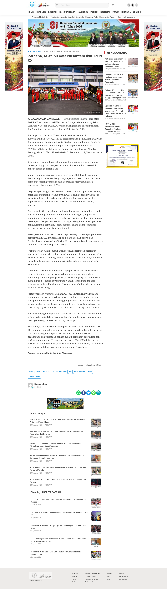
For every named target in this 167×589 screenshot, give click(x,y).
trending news (34, 376)
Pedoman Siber (90, 582)
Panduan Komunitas (91, 579)
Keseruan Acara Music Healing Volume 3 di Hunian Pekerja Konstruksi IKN (59, 513)
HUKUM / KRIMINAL (121, 12)
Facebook (75, 573)
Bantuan (109, 573)
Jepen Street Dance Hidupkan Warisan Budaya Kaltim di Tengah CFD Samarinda (58, 500)
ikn (70, 372)
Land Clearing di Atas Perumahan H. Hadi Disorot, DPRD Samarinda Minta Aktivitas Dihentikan (58, 540)
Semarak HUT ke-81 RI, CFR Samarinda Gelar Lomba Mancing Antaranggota (55, 553)
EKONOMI (105, 12)
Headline (46, 372)
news (90, 372)
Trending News (123, 576)
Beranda (121, 573)
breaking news (34, 372)
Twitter (74, 579)
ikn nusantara (79, 372)
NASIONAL (83, 12)
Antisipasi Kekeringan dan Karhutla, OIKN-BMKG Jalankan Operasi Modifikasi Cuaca (115, 63)
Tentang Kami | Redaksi (92, 573)
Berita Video (123, 579)
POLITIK (94, 12)
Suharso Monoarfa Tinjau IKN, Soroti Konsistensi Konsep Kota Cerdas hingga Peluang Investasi (115, 94)
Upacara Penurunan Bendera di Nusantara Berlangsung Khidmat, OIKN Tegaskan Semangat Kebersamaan (116, 111)
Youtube (74, 582)
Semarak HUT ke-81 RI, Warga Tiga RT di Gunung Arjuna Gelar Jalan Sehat (58, 526)
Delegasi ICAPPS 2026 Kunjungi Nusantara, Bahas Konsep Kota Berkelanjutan (114, 78)
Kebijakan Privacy (90, 576)
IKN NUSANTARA (67, 12)
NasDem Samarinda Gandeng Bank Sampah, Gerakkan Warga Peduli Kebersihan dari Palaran (70, 17)
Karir (108, 579)
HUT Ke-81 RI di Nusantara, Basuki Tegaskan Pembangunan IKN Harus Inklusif (115, 128)
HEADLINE (41, 12)
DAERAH (52, 12)
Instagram (75, 576)
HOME (31, 12)
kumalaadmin (40, 384)
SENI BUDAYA (139, 12)
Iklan (108, 576)
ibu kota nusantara (59, 372)
